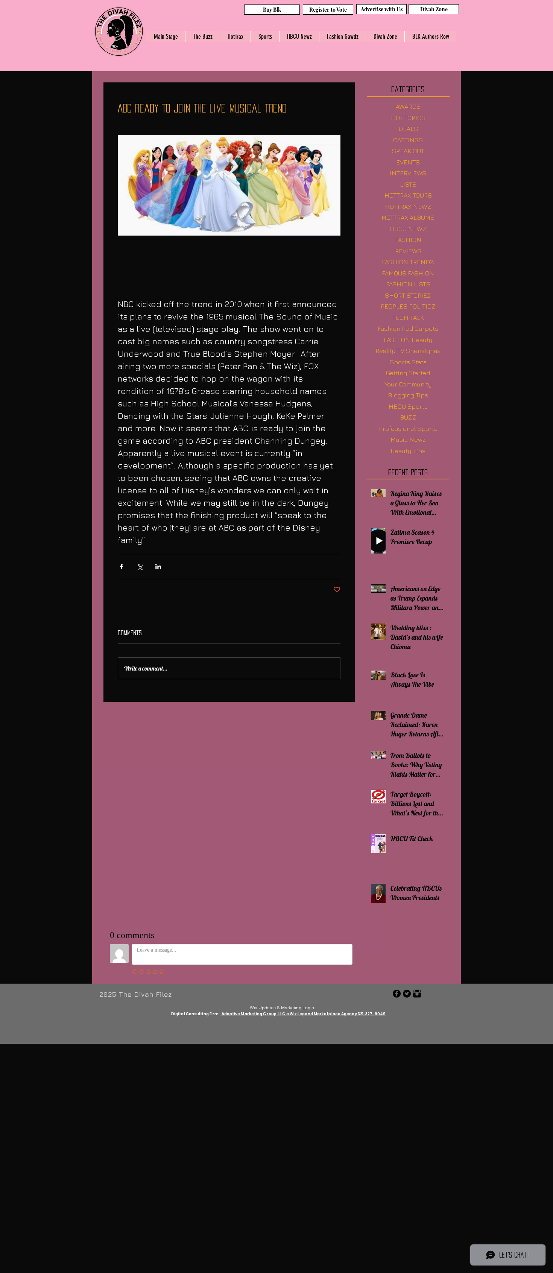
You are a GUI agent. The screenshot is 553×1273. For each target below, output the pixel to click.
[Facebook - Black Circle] (397, 994)
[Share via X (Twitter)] (139, 566)
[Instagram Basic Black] (417, 994)
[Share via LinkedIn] (158, 566)
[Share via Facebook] (121, 566)
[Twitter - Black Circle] (407, 994)
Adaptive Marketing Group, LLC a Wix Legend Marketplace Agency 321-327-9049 (303, 1014)
